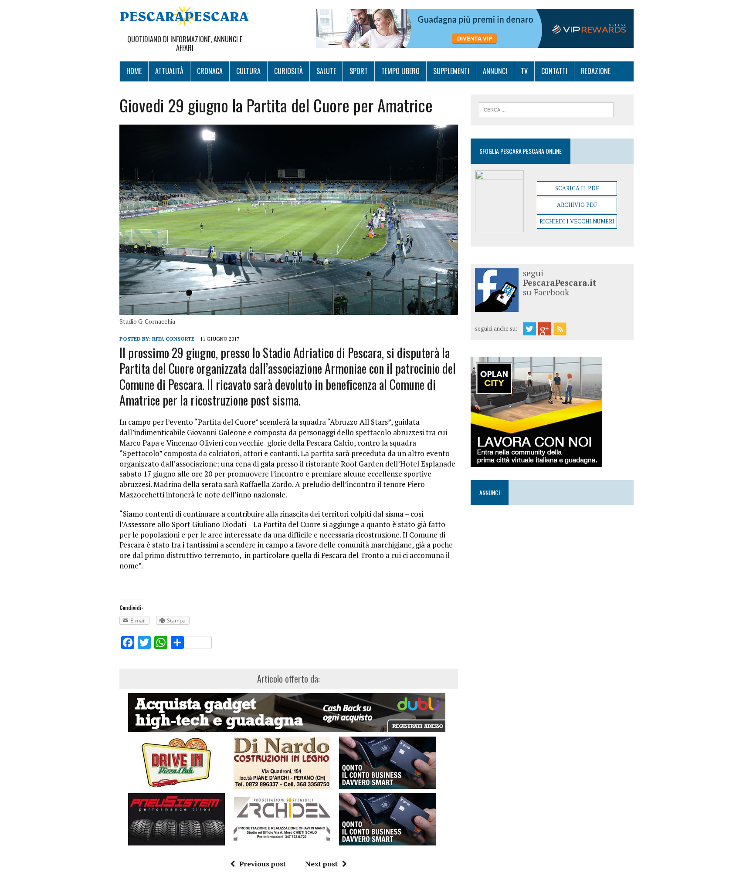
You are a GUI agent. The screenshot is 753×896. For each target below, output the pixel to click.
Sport (358, 71)
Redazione (596, 71)
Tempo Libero (400, 71)
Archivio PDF (577, 205)
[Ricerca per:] (546, 109)
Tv (524, 71)
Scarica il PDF (577, 188)
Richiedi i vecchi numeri (576, 221)
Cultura (248, 71)
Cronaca (210, 71)
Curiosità (288, 71)
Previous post (262, 864)
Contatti (554, 71)
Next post (321, 864)
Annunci (495, 71)
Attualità (169, 71)
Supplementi (451, 71)
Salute (326, 71)
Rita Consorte (173, 338)
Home (134, 71)
